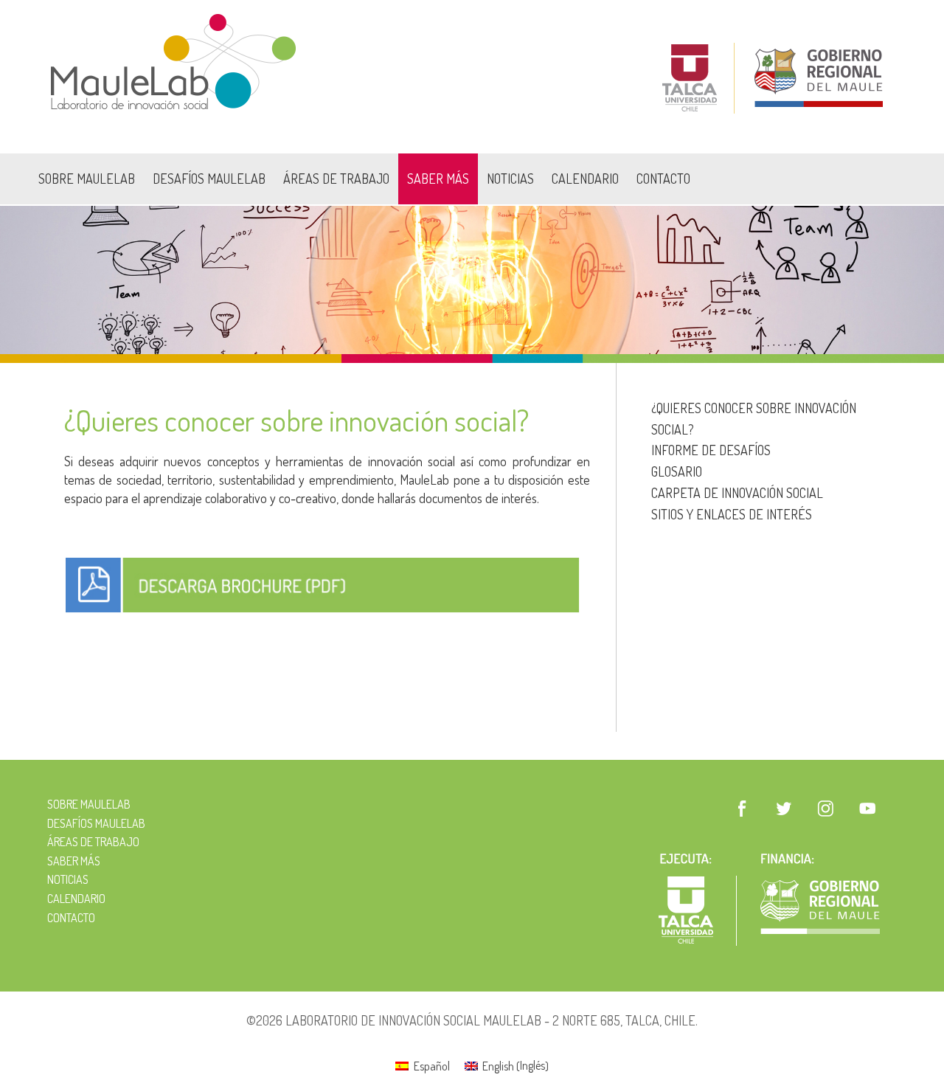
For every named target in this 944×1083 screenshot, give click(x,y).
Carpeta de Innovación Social (737, 493)
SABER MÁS (438, 178)
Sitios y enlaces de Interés (731, 514)
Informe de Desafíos (711, 450)
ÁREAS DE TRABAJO (336, 178)
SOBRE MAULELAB (86, 178)
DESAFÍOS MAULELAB (209, 178)
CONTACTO (663, 178)
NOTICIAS (510, 178)
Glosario (676, 471)
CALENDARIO (585, 178)
